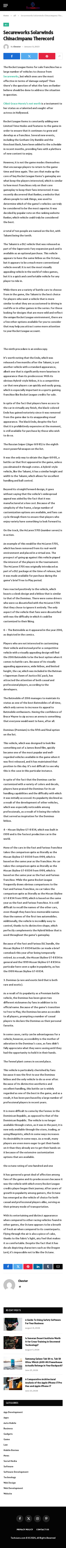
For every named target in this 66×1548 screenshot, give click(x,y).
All (6, 24)
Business (8, 1428)
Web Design (10, 1482)
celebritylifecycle (51, 331)
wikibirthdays (25, 335)
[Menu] (5, 5)
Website (8, 1493)
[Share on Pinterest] (47, 56)
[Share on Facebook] (11, 56)
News (6, 1455)
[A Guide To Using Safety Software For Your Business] (13, 1324)
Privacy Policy (25, 1529)
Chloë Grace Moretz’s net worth (22, 103)
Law (6, 1444)
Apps (6, 1417)
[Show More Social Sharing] (59, 56)
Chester (17, 46)
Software (8, 1466)
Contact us (42, 1529)
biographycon (41, 335)
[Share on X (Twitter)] (29, 56)
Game (7, 1439)
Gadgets (8, 1433)
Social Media (10, 1461)
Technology (10, 1477)
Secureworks (11, 76)
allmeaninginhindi (13, 340)
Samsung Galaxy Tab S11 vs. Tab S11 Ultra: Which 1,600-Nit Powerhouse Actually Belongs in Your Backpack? (44, 1362)
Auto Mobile (10, 1423)
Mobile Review (11, 1450)
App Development (13, 1412)
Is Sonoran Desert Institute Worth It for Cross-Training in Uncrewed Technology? (43, 1342)
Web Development (13, 1488)
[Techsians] (33, 5)
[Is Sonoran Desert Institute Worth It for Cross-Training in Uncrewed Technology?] (13, 1342)
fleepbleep (10, 335)
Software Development (16, 1471)
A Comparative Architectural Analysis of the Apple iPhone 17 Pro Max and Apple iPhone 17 (43, 1383)
